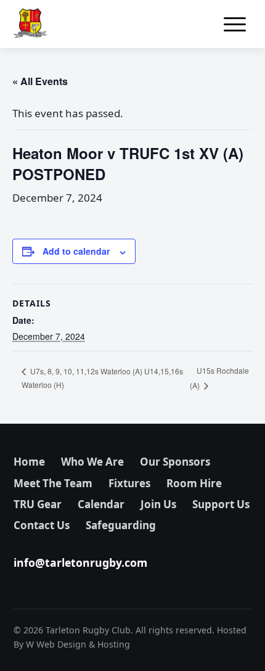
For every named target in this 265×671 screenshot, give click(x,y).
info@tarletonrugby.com (80, 562)
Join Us (158, 504)
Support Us (221, 504)
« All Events (40, 81)
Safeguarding (121, 525)
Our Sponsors (175, 462)
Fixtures (129, 483)
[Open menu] (235, 24)
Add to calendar (76, 251)
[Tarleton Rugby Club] (30, 24)
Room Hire (194, 483)
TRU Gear (38, 504)
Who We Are (92, 462)
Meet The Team (53, 483)
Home (29, 462)
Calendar (101, 504)
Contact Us (42, 525)
